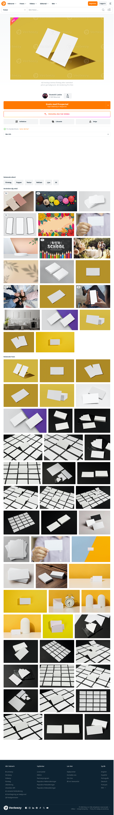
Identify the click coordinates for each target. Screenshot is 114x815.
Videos (32, 4)
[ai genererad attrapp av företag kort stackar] (16, 549)
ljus (48, 182)
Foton (22, 4)
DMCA (39, 775)
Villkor (71, 809)
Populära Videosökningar (46, 788)
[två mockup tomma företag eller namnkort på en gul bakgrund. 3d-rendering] (19, 342)
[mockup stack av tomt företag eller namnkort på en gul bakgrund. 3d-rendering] (95, 320)
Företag (8, 781)
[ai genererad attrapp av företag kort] (94, 522)
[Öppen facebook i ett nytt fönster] (26, 808)
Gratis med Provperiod (56, 105)
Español (103, 775)
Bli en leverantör (73, 781)
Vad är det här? (24, 129)
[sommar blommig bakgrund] (56, 224)
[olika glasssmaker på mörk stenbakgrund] (56, 201)
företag (8, 182)
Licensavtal (41, 772)
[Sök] (101, 9)
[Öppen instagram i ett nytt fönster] (30, 808)
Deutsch (103, 781)
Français (103, 785)
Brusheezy (9, 772)
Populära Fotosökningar (45, 785)
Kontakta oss (71, 775)
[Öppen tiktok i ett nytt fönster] (40, 808)
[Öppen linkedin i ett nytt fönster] (33, 808)
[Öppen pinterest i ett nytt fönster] (37, 808)
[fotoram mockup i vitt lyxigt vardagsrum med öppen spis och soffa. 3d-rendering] (22, 320)
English (102, 772)
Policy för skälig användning (97, 809)
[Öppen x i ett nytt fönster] (44, 808)
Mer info (8, 134)
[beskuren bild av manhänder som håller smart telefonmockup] (93, 296)
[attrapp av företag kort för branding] (60, 421)
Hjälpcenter (71, 772)
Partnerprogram (43, 778)
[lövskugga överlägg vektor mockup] (21, 271)
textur (29, 182)
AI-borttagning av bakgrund (15, 794)
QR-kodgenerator (11, 797)
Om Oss (70, 778)
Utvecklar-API (10, 788)
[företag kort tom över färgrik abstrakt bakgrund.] (91, 549)
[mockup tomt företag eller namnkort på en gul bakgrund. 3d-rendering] (93, 271)
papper (19, 182)
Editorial (43, 4)
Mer (53, 4)
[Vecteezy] (3, 3)
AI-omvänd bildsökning (13, 791)
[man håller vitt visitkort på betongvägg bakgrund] (93, 224)
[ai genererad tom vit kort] (51, 576)
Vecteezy (8, 775)
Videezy (8, 778)
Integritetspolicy (80, 809)
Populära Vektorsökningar (46, 781)
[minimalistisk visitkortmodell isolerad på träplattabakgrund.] (19, 201)
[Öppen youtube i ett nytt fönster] (47, 808)
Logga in (101, 3)
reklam (39, 182)
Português (103, 778)
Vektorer (11, 4)
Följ (67, 97)
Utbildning (9, 785)
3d (56, 182)
